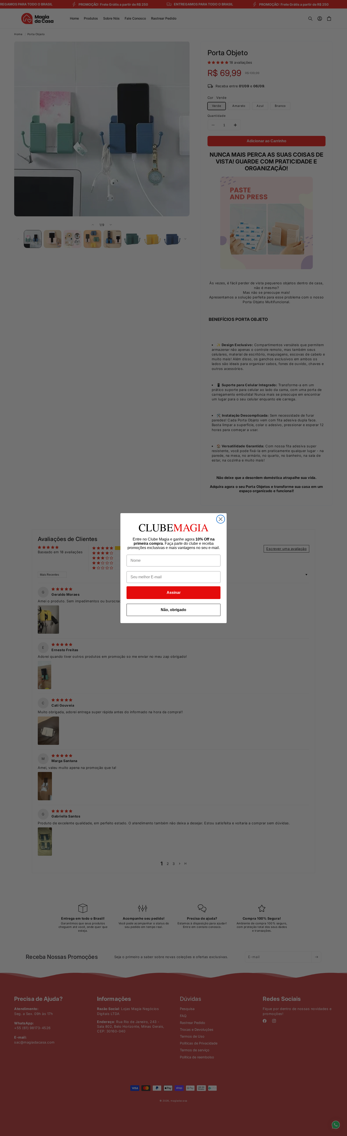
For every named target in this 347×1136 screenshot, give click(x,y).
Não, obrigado (173, 610)
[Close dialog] (220, 519)
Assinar (174, 593)
